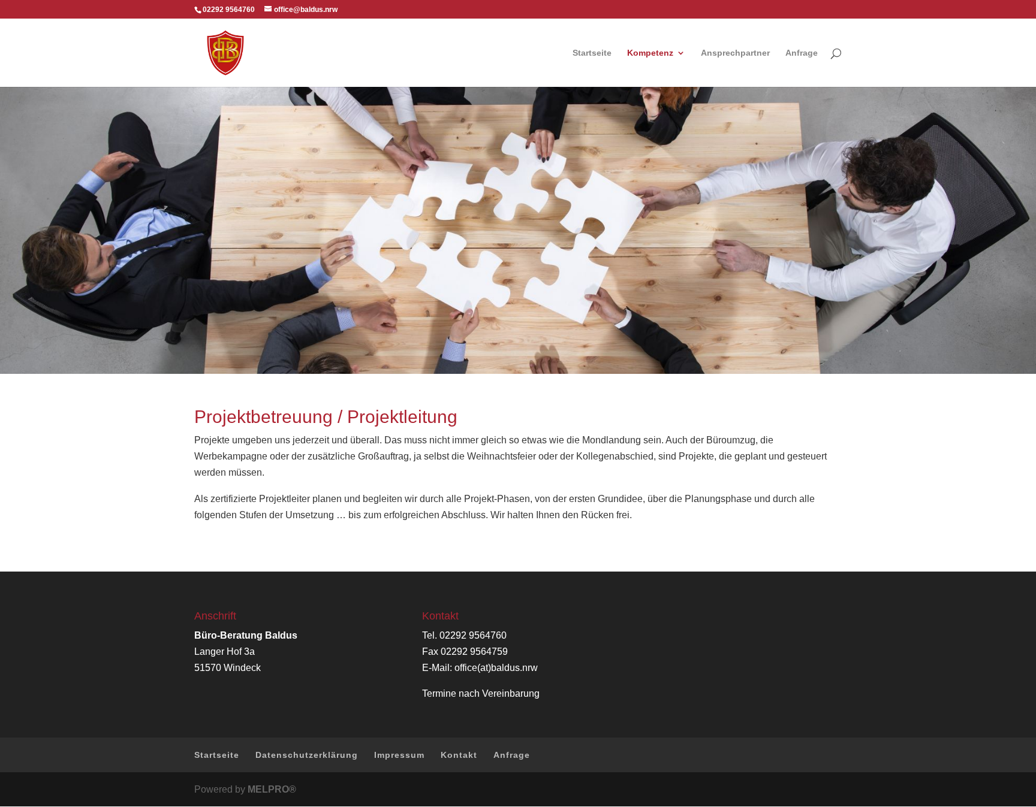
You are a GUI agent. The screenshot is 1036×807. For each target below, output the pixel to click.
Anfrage (801, 53)
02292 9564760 (473, 635)
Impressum (399, 755)
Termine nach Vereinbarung (481, 693)
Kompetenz (650, 53)
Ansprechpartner (735, 53)
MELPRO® (272, 789)
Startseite (592, 53)
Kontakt (459, 755)
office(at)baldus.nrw (496, 668)
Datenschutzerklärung (306, 755)
